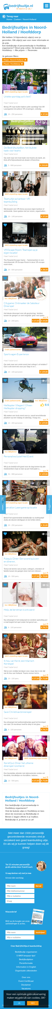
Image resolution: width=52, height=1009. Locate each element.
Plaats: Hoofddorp (12, 64)
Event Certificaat (26, 981)
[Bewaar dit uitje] (5, 71)
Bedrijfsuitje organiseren (26, 952)
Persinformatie (26, 963)
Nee (33, 1003)
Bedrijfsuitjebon (26, 959)
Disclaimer (26, 985)
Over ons (26, 977)
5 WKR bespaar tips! (26, 955)
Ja (19, 1003)
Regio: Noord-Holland (14, 60)
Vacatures (26, 988)
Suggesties (49, 504)
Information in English (26, 967)
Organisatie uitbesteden (26, 970)
